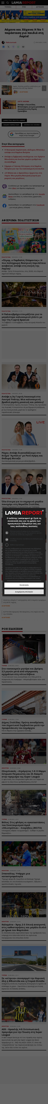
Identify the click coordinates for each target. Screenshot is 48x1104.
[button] (24, 544)
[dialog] (24, 552)
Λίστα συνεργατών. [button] (20, 565)
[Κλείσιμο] (43, 510)
